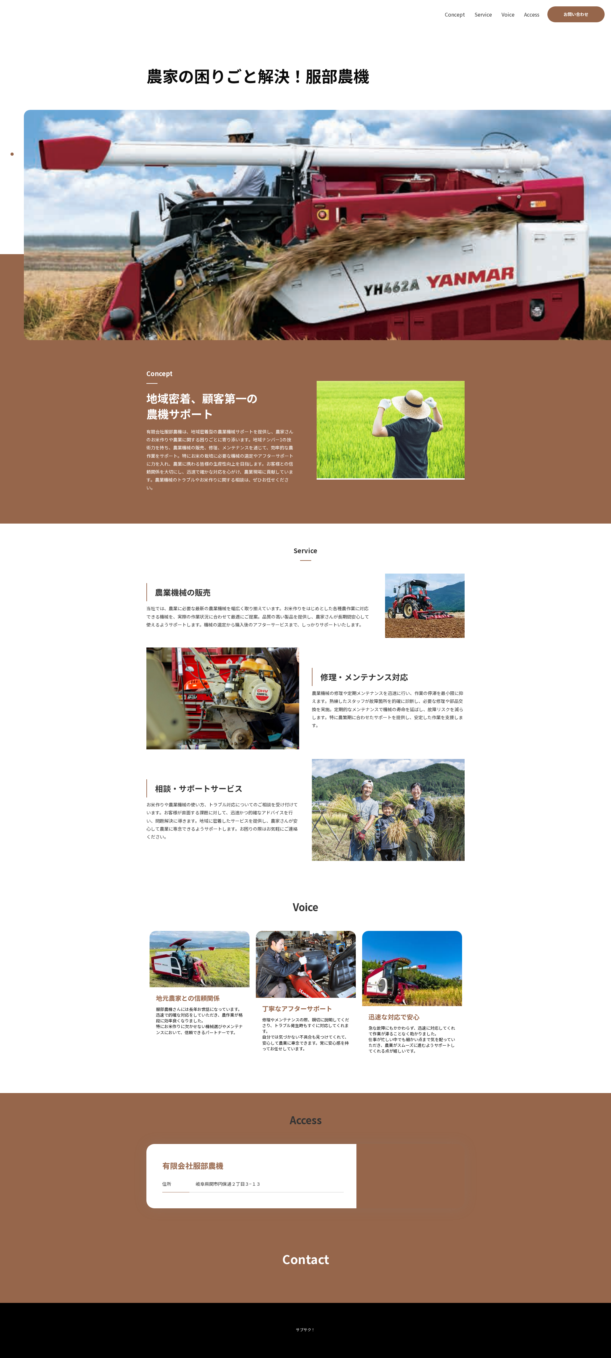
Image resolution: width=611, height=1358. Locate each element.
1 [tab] (12, 154)
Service (483, 14)
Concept (455, 14)
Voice (508, 14)
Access (531, 14)
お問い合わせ (576, 14)
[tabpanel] (317, 225)
